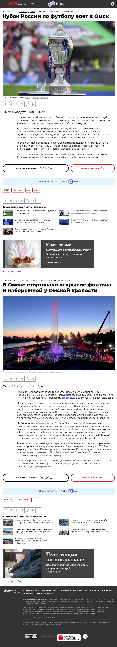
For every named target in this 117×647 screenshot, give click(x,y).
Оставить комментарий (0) (93, 168)
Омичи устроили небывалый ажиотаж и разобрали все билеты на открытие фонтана (35, 521)
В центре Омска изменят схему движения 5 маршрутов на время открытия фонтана (34, 530)
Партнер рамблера (47, 636)
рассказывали (37, 460)
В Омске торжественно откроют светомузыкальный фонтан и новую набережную (31, 540)
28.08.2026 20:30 (10, 280)
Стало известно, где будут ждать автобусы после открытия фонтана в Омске (90, 521)
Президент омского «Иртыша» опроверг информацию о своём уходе (89, 212)
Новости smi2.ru (12, 271)
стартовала (68, 397)
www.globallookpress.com (36, 98)
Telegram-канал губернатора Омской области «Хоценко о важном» (33, 372)
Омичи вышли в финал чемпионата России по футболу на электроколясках (35, 230)
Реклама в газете (50, 590)
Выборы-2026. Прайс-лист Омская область (80, 590)
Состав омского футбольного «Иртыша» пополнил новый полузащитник (33, 221)
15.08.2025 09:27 (10, 12)
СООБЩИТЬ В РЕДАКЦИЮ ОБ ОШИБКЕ (38, 594)
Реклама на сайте (31, 590)
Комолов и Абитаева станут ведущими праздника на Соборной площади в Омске (90, 530)
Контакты (106, 590)
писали (33, 154)
